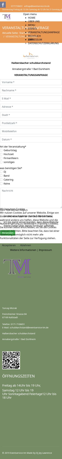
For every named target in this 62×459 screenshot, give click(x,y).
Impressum (45, 250)
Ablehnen (25, 245)
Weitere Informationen (23, 250)
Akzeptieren (9, 245)
